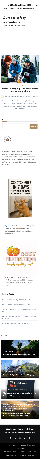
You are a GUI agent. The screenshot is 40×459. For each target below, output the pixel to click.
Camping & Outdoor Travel (12, 404)
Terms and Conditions (28, 451)
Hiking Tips (11, 406)
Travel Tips (18, 390)
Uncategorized (8, 410)
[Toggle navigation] (2, 5)
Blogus (30, 445)
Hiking (5, 406)
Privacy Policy (11, 455)
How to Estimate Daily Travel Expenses (16, 300)
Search (5, 120)
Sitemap (31, 455)
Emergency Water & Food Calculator (15, 323)
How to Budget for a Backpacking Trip (16, 305)
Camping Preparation (28, 404)
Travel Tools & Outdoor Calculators (15, 408)
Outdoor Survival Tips (19, 5)
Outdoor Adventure (10, 96)
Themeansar (20, 448)
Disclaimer (7, 451)
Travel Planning (8, 351)
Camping (20, 85)
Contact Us (22, 455)
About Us (16, 451)
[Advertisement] (20, 38)
